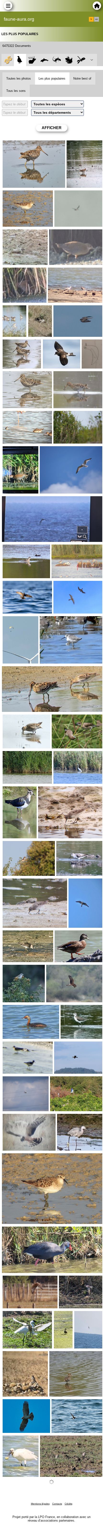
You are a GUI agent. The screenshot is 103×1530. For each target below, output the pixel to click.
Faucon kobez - (66, 585)
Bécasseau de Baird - (20, 194)
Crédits (68, 1503)
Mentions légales (40, 1503)
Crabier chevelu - (17, 1315)
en (96, 19)
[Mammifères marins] (44, 60)
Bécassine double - (18, 144)
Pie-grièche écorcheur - (22, 969)
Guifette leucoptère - (68, 548)
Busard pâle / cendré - (39, 311)
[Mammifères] (32, 60)
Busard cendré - (59, 969)
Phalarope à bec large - (67, 271)
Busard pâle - (14, 1118)
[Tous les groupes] (7, 60)
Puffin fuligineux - (87, 1317)
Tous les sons (16, 91)
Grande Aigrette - (68, 755)
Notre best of (82, 78)
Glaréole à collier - (55, 1439)
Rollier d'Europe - (64, 1080)
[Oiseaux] (20, 60)
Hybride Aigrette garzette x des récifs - (78, 1119)
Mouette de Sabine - (56, 450)
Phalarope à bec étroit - (22, 415)
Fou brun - (64, 194)
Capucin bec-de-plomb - (71, 718)
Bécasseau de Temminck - (24, 934)
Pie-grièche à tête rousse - (24, 845)
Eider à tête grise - (63, 1317)
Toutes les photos (18, 78)
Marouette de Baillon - (67, 233)
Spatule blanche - (17, 1439)
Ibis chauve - (13, 620)
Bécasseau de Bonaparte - (24, 233)
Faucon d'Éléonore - (70, 309)
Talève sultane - (15, 1230)
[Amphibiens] (69, 60)
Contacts (57, 1503)
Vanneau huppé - (17, 790)
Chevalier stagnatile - (12, 311)
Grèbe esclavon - (17, 1009)
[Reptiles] (57, 60)
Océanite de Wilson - (60, 343)
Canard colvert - (68, 934)
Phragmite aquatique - (71, 415)
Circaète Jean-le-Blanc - (22, 1403)
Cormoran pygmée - (70, 1045)
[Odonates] (81, 60)
